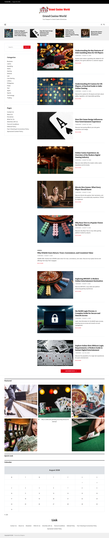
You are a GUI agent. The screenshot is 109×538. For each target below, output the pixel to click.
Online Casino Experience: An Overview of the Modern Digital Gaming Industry (97, 33)
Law (8, 76)
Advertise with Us (12, 122)
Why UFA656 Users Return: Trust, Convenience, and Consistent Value (65, 253)
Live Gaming (10, 78)
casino (9, 64)
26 (39, 504)
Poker (9, 86)
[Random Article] (101, 24)
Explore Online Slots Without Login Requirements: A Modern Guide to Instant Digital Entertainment (89, 348)
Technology (10, 95)
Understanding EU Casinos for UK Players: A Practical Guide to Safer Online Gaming (46, 33)
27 (53, 504)
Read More (78, 63)
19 (39, 498)
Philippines (10, 83)
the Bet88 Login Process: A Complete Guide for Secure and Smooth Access (87, 313)
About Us (10, 114)
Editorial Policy (11, 126)
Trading (9, 98)
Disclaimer (10, 117)
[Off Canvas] (5, 24)
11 (25, 493)
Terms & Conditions (13, 124)
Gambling (10, 66)
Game (9, 68)
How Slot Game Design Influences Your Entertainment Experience (71, 33)
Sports (9, 93)
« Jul (6, 514)
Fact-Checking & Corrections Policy (18, 129)
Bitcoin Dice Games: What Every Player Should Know (88, 188)
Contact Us (10, 112)
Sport (8, 90)
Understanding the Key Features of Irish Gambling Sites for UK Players (21, 33)
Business (10, 61)
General (39, 250)
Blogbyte (22, 535)
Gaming (9, 71)
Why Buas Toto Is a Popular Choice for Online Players (89, 224)
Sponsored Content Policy (15, 131)
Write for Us (10, 119)
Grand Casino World (55, 16)
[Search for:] (14, 47)
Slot (8, 88)
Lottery (9, 81)
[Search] (104, 24)
